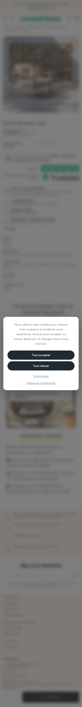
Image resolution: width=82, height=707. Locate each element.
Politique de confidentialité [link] (41, 383)
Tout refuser (41, 366)
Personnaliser (41, 376)
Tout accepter (41, 355)
